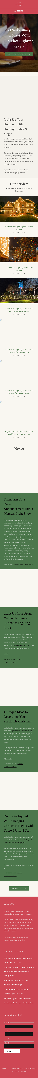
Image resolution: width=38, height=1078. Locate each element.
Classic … (7, 654)
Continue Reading (20, 54)
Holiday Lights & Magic (26, 1068)
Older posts (19, 888)
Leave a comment (26, 564)
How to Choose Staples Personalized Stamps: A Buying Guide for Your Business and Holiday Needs (19, 971)
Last (8, 1039)
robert (16, 564)
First (8, 1031)
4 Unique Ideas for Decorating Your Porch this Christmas (18, 716)
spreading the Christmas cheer (21, 731)
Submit (11, 1051)
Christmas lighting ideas (22, 645)
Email (7, 1043)
